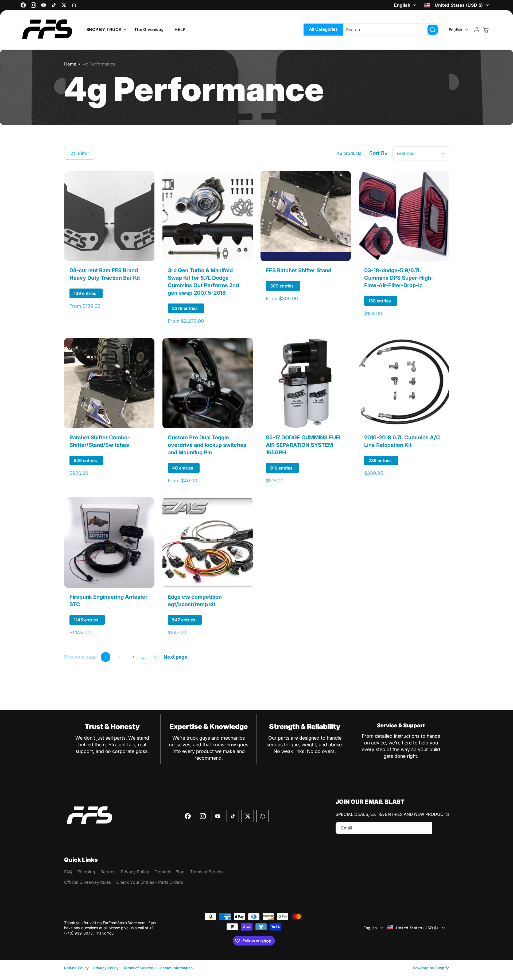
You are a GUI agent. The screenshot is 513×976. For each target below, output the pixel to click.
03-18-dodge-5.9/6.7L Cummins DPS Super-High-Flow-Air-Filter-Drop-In (398, 278)
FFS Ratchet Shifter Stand (298, 270)
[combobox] (388, 30)
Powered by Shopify (431, 968)
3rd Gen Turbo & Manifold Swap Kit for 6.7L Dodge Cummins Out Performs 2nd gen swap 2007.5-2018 (203, 281)
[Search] (433, 30)
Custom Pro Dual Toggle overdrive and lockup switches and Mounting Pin (207, 444)
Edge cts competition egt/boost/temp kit (195, 601)
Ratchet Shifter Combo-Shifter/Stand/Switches (99, 441)
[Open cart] (486, 29)
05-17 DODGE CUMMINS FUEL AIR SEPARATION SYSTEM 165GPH (304, 444)
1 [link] (105, 657)
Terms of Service (138, 968)
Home (70, 64)
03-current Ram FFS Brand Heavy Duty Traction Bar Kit (104, 274)
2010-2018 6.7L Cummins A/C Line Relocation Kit (402, 441)
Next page (175, 657)
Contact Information (175, 968)
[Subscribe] (426, 828)
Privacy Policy (106, 968)
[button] (105, 30)
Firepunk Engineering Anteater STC (108, 601)
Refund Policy (76, 968)
